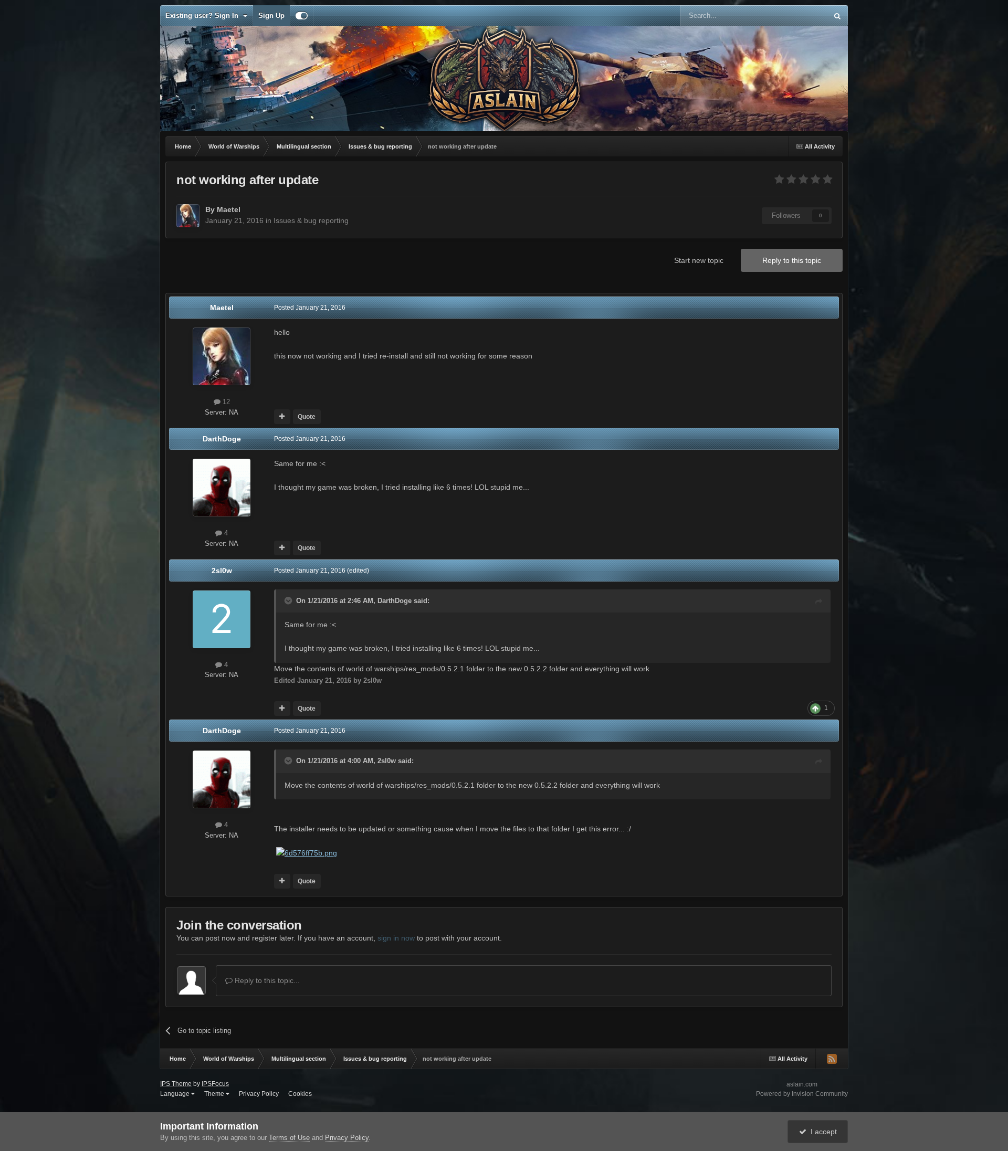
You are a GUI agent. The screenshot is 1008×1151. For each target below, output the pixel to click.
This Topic (798, 15)
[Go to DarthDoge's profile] (221, 487)
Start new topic (698, 260)
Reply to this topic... (266, 980)
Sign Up (271, 15)
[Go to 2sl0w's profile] (221, 619)
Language (175, 1093)
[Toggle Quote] (289, 600)
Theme (215, 1093)
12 (225, 402)
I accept (821, 1131)
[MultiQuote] (282, 416)
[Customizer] (301, 15)
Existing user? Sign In (204, 15)
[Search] (837, 15)
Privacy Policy (259, 1093)
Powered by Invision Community (802, 1093)
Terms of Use (289, 1138)
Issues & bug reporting (311, 220)
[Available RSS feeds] (831, 1059)
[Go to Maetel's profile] (188, 215)
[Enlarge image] (306, 852)
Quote (307, 416)
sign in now (396, 938)
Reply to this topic (791, 260)
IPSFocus (215, 1083)
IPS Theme (176, 1083)
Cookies (300, 1093)
